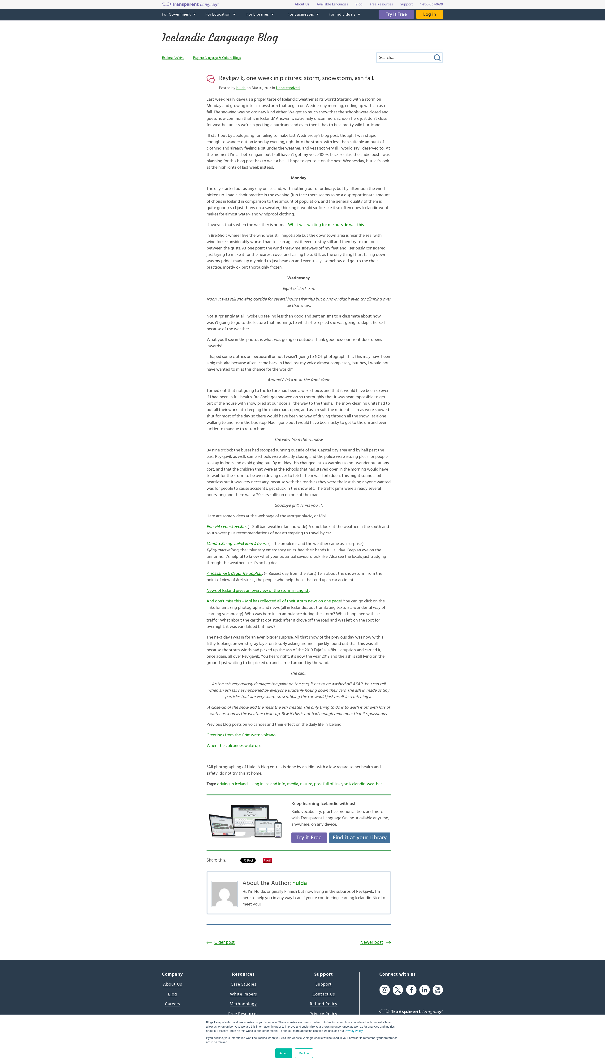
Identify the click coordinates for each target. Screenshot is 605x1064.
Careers (172, 1004)
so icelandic (354, 784)
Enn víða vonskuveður (226, 527)
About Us (172, 984)
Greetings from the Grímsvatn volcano (241, 735)
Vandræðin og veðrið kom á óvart (237, 544)
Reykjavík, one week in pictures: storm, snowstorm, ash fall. (296, 78)
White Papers (243, 994)
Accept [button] (283, 1053)
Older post (224, 942)
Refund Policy (323, 1004)
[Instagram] (384, 989)
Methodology (243, 1004)
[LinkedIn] (424, 989)
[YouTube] (437, 989)
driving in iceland (232, 784)
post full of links (328, 784)
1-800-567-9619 (431, 4)
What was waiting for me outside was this (326, 225)
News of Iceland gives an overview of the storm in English (258, 590)
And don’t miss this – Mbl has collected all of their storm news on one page (274, 601)
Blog (172, 994)
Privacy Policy (354, 1031)
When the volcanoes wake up (233, 746)
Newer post (371, 942)
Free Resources (243, 1014)
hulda (241, 88)
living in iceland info (267, 784)
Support (323, 984)
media (292, 784)
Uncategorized (288, 88)
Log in (429, 14)
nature (306, 784)
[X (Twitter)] (398, 989)
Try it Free (396, 14)
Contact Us (323, 994)
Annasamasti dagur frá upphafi (234, 573)
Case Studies (243, 984)
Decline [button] (304, 1053)
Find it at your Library (360, 838)
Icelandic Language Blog (220, 37)
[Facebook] (411, 989)
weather (374, 784)
